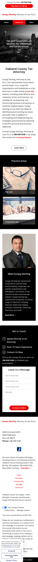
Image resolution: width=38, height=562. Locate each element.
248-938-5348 (15, 441)
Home (6, 22)
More (32, 22)
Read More (9, 315)
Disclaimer (19, 478)
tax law (30, 91)
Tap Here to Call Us (19, 6)
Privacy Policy (19, 481)
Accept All (11, 551)
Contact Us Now (19, 408)
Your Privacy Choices (16, 507)
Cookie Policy (9, 510)
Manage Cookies (23, 510)
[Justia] (19, 449)
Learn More (19, 148)
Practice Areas (19, 160)
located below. (24, 137)
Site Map (19, 484)
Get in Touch (19, 331)
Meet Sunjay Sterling (19, 273)
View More (25, 468)
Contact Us (19, 22)
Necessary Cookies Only (11, 556)
